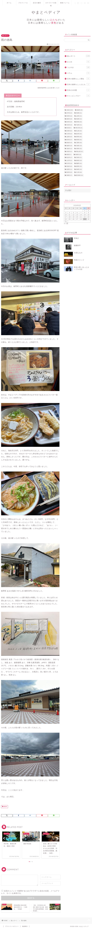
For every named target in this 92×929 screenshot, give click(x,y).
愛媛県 (79, 163)
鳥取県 (68, 154)
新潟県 (69, 130)
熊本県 (69, 172)
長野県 (79, 136)
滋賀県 (69, 145)
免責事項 (24, 926)
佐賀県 (69, 169)
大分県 (79, 172)
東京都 (68, 127)
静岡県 (79, 139)
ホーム (9, 3)
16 (88, 215)
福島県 (69, 119)
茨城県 (79, 119)
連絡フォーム (65, 3)
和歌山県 (79, 151)
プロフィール (23, 3)
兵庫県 (79, 148)
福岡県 (79, 166)
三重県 (79, 142)
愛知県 (69, 142)
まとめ (78, 62)
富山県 (79, 130)
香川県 (69, 163)
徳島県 (5, 806)
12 (73, 215)
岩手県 (69, 113)
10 (66, 215)
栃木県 (69, 122)
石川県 (69, 133)
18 (70, 217)
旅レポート (5, 35)
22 (85, 217)
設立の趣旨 (37, 3)
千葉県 (79, 124)
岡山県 (69, 157)
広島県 (79, 157)
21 (81, 217)
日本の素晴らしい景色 (78, 79)
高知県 (69, 166)
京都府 (79, 145)
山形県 (79, 116)
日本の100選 (78, 90)
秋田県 (69, 116)
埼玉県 (69, 124)
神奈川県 (78, 127)
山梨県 (69, 136)
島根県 (78, 154)
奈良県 (69, 151)
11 (69, 215)
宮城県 (79, 113)
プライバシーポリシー (12, 926)
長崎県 (79, 169)
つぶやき (78, 67)
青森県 (79, 110)
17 (66, 217)
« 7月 (66, 223)
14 (81, 215)
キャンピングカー (78, 96)
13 (77, 215)
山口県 (69, 160)
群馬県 (79, 122)
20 (77, 217)
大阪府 (69, 148)
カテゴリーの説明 (50, 3)
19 (73, 217)
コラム (78, 73)
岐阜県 (69, 139)
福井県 (79, 133)
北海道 (69, 110)
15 (85, 215)
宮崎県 (69, 175)
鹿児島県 (79, 175)
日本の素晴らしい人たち (78, 84)
